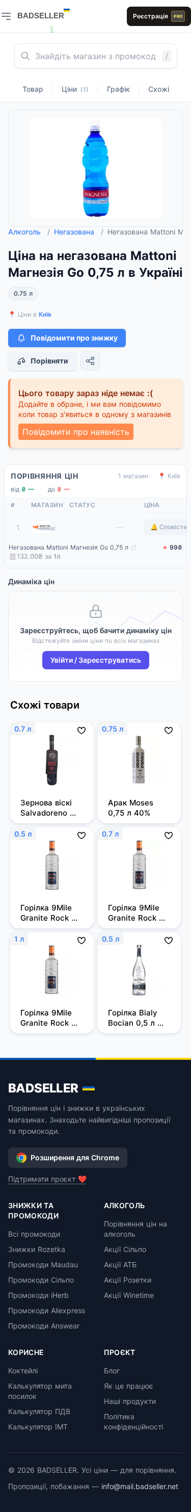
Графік (118, 89)
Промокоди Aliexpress (46, 1310)
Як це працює (128, 1385)
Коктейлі (23, 1370)
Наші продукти (130, 1401)
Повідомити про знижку (74, 337)
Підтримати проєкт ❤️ (47, 1179)
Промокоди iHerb (38, 1295)
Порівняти (49, 360)
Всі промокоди (34, 1234)
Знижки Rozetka (36, 1249)
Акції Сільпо (125, 1249)
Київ (45, 314)
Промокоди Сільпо (41, 1279)
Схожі (158, 89)
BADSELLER (43, 1088)
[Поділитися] (90, 361)
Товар (32, 89)
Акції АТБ (120, 1264)
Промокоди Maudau (43, 1264)
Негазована (78, 231)
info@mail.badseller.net (139, 1486)
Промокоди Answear (43, 1325)
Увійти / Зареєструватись (95, 660)
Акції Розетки (127, 1279)
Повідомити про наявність (75, 432)
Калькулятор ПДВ (39, 1411)
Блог (112, 1370)
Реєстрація (157, 16)
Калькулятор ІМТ (38, 1426)
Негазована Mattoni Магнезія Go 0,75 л (68, 547)
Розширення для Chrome (75, 1157)
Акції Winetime (129, 1295)
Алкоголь (29, 231)
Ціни (75, 89)
